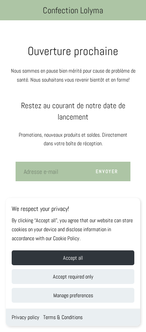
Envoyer (107, 171)
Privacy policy (25, 317)
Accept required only (73, 276)
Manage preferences (73, 295)
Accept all (73, 257)
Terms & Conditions (63, 317)
